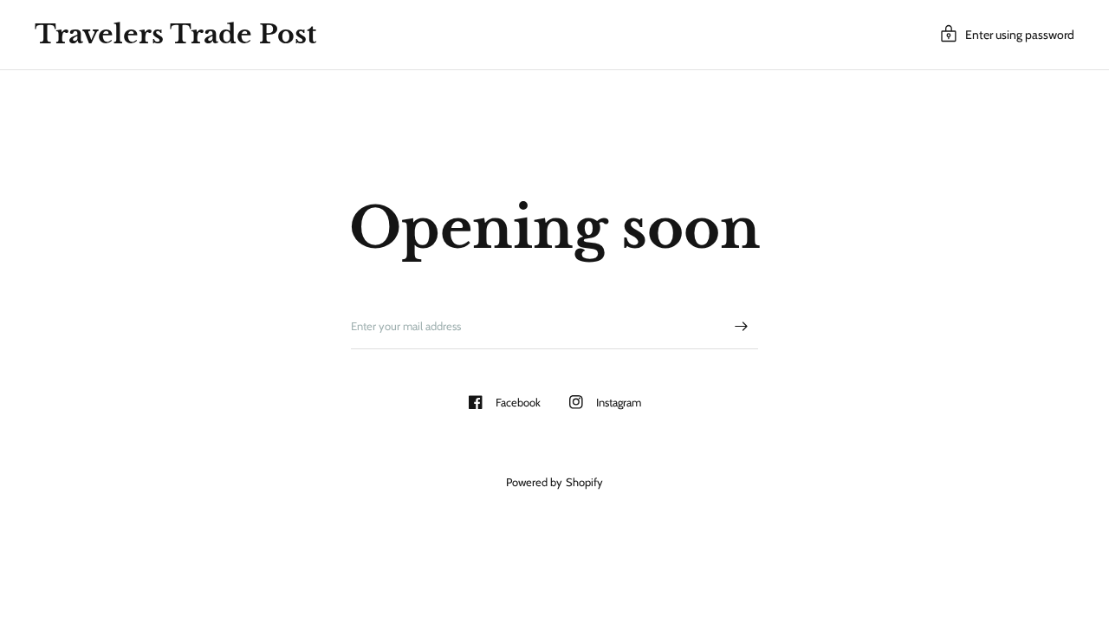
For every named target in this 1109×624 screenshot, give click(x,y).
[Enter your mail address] (740, 326)
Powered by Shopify (554, 482)
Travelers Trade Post (175, 35)
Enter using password (1019, 34)
